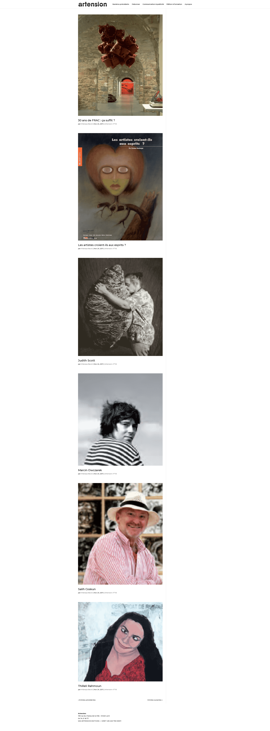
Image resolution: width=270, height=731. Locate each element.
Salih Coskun (87, 589)
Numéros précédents (121, 4)
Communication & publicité (153, 4)
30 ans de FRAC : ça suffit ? (96, 120)
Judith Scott (86, 360)
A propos (188, 4)
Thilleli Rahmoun (89, 686)
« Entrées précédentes (87, 700)
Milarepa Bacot (86, 124)
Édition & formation (174, 4)
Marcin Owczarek (90, 470)
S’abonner (136, 4)
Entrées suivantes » (155, 700)
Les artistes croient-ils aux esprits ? (102, 245)
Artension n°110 (111, 124)
